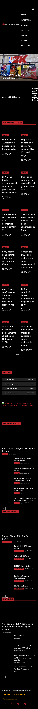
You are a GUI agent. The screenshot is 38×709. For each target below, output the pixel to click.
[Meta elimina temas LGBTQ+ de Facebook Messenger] (7, 669)
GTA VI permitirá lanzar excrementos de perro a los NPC (28, 297)
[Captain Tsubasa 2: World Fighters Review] (7, 460)
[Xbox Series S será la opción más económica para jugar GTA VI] (9, 207)
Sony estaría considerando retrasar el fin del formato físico (9, 258)
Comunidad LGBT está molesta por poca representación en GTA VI (28, 259)
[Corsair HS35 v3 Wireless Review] (7, 548)
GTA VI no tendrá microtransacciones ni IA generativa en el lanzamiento (9, 184)
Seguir (32, 384)
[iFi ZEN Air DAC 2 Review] (7, 568)
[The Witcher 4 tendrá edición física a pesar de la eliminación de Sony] (28, 207)
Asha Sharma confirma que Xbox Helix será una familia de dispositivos (8, 297)
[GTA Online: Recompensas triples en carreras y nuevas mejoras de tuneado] (28, 319)
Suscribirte (30, 393)
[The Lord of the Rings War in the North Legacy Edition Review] (7, 500)
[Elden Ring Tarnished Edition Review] (7, 470)
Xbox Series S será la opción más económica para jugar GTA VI (9, 222)
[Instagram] (11, 704)
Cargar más (18, 354)
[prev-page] (3, 508)
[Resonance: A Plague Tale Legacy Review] (19, 437)
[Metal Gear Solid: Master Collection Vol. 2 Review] (7, 480)
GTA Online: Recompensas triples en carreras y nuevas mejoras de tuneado (28, 336)
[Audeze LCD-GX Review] (15, 90)
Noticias (5, 135)
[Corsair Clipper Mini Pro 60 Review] (19, 525)
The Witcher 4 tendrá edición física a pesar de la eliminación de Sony (28, 222)
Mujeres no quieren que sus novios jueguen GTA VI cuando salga (27, 147)
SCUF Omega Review (21, 586)
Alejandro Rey (6, 153)
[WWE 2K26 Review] (7, 638)
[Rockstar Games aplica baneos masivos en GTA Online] (7, 648)
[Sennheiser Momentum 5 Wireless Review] (7, 578)
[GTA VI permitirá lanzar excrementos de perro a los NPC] (28, 281)
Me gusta (31, 379)
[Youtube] (25, 704)
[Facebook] (5, 704)
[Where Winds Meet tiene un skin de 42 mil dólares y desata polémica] (7, 658)
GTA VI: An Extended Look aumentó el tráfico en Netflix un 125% (9, 334)
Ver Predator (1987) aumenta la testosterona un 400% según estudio (17, 627)
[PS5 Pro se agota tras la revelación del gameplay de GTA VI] (28, 169)
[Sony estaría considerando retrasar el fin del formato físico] (9, 244)
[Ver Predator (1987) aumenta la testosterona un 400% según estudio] (19, 612)
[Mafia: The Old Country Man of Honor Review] (7, 490)
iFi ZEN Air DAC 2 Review (22, 566)
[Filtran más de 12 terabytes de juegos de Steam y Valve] (9, 132)
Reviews (5, 454)
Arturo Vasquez (26, 349)
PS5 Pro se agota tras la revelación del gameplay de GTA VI (28, 183)
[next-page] (6, 508)
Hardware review (7, 542)
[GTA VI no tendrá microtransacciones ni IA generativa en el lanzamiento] (9, 169)
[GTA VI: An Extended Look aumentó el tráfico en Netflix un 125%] (9, 319)
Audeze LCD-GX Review (22, 556)
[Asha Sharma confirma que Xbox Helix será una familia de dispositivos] (9, 281)
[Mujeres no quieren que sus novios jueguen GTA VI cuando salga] (28, 132)
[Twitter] (18, 704)
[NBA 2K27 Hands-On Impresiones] (19, 67)
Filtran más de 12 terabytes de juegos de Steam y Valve (9, 144)
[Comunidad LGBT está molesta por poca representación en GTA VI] (28, 244)
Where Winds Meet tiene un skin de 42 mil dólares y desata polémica (25, 658)
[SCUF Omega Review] (7, 588)
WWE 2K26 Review (20, 636)
